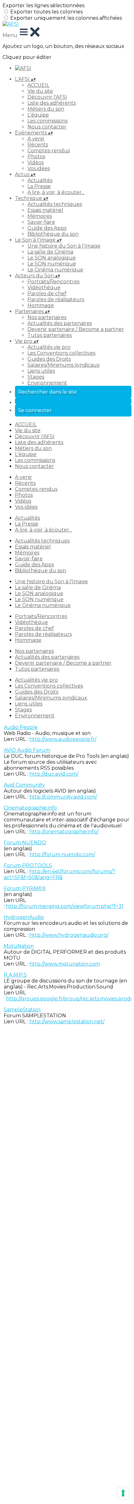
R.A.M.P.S (15, 975)
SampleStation (22, 1010)
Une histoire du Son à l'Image (63, 246)
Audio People (21, 727)
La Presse (39, 186)
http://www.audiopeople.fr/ (62, 739)
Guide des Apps (46, 228)
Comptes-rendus (48, 151)
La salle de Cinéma (50, 252)
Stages (35, 377)
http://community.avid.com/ (63, 797)
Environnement (47, 383)
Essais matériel (45, 210)
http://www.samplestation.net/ (66, 1022)
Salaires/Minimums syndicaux (63, 365)
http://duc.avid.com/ (54, 774)
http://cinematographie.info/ (63, 832)
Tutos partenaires (49, 335)
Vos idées (38, 168)
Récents (37, 145)
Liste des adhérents (51, 103)
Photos (36, 157)
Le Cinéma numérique (55, 270)
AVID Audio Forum (27, 750)
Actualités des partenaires (59, 323)
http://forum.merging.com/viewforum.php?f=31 (64, 906)
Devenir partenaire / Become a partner (75, 329)
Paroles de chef (46, 293)
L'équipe (38, 115)
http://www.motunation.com (64, 964)
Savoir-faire (41, 222)
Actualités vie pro (48, 347)
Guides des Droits (49, 359)
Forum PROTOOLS (28, 865)
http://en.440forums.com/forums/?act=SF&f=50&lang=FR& (59, 874)
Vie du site (40, 91)
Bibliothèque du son (53, 234)
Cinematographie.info (30, 808)
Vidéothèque (43, 288)
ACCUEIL (38, 85)
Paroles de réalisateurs (55, 299)
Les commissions (47, 121)
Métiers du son (45, 109)
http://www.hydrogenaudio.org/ (68, 935)
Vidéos (35, 162)
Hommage (40, 305)
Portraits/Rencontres (53, 282)
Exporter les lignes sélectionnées (43, 5)
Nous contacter (46, 127)
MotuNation (19, 946)
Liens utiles (41, 371)
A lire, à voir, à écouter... (55, 192)
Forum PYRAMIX (25, 888)
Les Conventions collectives (61, 353)
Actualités (39, 180)
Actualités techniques (54, 204)
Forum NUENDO (25, 843)
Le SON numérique (51, 264)
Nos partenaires (46, 317)
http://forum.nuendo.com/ (62, 854)
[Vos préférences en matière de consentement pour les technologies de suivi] (123, 1493)
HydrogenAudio (24, 917)
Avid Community (24, 785)
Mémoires (39, 216)
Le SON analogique (51, 258)
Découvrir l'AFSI (47, 97)
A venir (36, 139)
